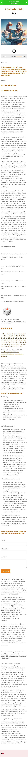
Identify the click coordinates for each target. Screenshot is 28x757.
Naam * (3, 540)
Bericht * (3, 557)
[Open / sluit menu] (1, 2)
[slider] (8, 56)
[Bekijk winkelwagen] (26, 2)
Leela (2, 334)
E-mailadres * (5, 549)
